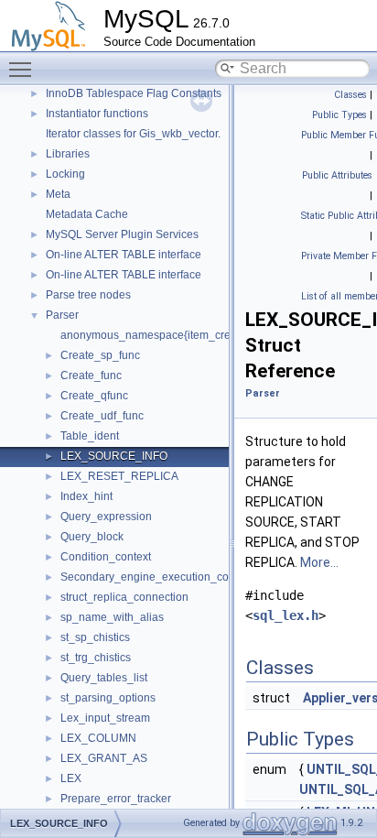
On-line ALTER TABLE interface (123, 254)
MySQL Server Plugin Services (122, 234)
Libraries (68, 153)
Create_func (91, 375)
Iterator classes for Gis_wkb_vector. (133, 133)
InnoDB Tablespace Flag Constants (133, 93)
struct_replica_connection (124, 597)
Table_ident (89, 436)
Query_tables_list (103, 677)
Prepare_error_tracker (115, 798)
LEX (70, 778)
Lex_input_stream (105, 718)
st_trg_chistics (95, 657)
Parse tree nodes (88, 294)
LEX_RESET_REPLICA (119, 476)
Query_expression (106, 516)
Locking (65, 174)
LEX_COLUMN (98, 738)
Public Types (339, 115)
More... (319, 562)
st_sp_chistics (95, 637)
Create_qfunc (94, 395)
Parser (62, 315)
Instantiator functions (97, 113)
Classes (350, 95)
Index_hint (86, 496)
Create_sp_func (100, 355)
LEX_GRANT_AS (103, 758)
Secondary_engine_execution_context (156, 577)
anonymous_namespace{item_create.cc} (162, 335)
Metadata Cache (87, 214)
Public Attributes (337, 175)
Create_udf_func (102, 415)
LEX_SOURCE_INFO (113, 456)
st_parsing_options (108, 697)
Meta (58, 194)
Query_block (92, 536)
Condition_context (105, 556)
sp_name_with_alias (112, 617)
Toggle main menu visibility (23, 68)
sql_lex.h (285, 615)
